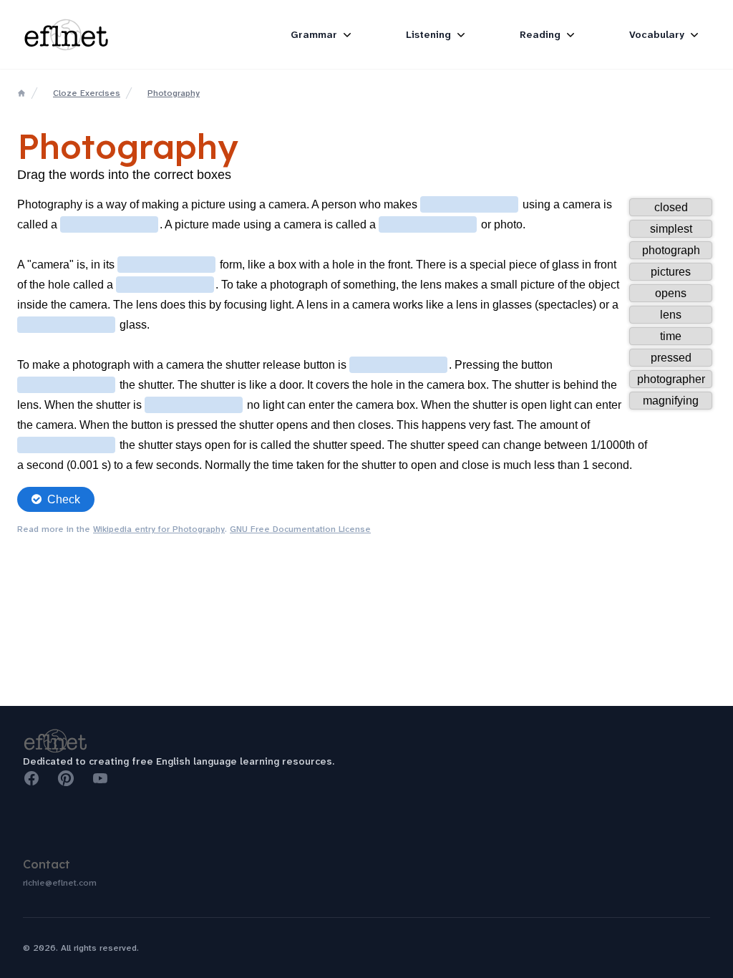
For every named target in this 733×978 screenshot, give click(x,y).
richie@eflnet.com (60, 883)
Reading (540, 34)
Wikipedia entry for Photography (159, 529)
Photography (173, 93)
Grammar (314, 34)
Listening (428, 34)
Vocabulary (656, 34)
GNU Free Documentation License (300, 529)
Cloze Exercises (86, 93)
